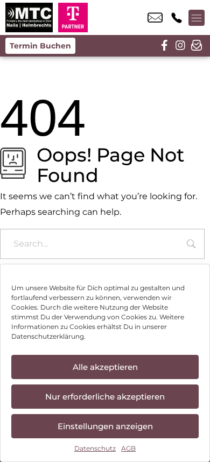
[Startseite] (29, 17)
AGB (128, 448)
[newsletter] (196, 46)
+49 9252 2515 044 (177, 17)
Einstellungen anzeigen (105, 426)
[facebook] (164, 46)
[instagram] (180, 46)
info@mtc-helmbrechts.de (155, 17)
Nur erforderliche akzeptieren (105, 396)
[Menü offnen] (196, 18)
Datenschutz (95, 448)
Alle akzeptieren (105, 367)
